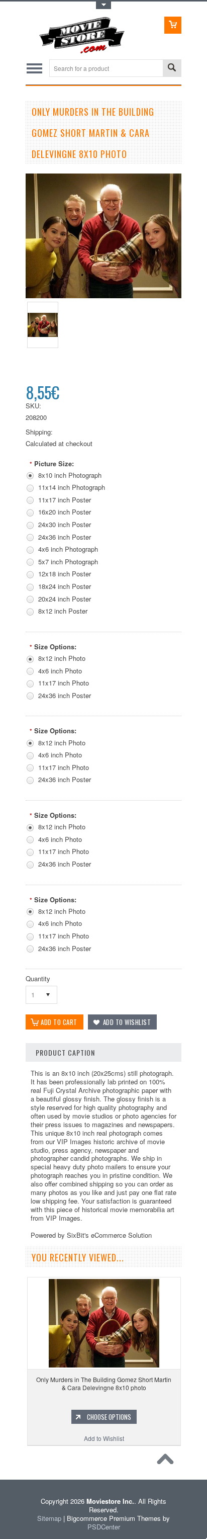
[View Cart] (172, 25)
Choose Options (109, 1417)
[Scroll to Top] (168, 1462)
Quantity (38, 978)
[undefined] (103, 295)
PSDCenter (103, 1526)
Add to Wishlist (104, 1438)
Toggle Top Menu (103, 5)
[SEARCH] (172, 68)
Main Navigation (34, 68)
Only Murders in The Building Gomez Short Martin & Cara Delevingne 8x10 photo (103, 1383)
